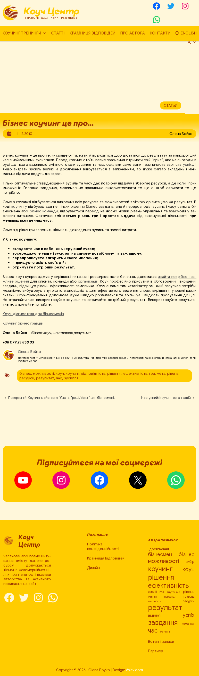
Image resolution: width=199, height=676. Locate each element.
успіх (188, 615)
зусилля (71, 378)
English (189, 33)
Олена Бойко (29, 351)
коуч (60, 373)
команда (188, 624)
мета (161, 373)
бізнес (25, 373)
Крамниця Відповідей (92, 33)
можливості (43, 373)
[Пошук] (192, 42)
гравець (188, 597)
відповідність (93, 373)
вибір (190, 561)
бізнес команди (44, 211)
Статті (58, 33)
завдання (163, 622)
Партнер (155, 651)
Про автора (132, 33)
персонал (170, 596)
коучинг (72, 373)
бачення (165, 631)
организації (88, 281)
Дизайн (93, 567)
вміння (154, 615)
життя (152, 597)
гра (152, 373)
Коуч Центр (51, 11)
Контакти (160, 33)
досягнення (159, 549)
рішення (114, 373)
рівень (172, 373)
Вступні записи (161, 641)
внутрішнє (173, 592)
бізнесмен (160, 554)
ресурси (26, 378)
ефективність (135, 373)
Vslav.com (134, 670)
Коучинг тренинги (21, 33)
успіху (188, 164)
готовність (154, 601)
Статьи (170, 105)
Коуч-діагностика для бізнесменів (33, 313)
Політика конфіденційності (103, 546)
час (59, 378)
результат (45, 378)
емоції (152, 592)
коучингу (19, 206)
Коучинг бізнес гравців (23, 323)
